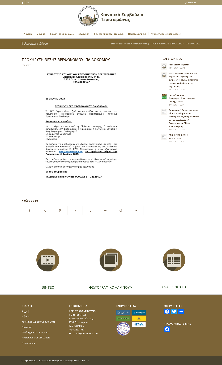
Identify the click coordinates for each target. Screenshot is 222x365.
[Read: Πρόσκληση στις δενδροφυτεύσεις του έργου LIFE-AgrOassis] (164, 97)
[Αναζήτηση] (198, 42)
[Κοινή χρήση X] (44, 210)
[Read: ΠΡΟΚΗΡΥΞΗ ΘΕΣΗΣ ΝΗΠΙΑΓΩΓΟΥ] (164, 137)
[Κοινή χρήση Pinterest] (59, 210)
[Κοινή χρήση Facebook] (29, 210)
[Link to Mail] (28, 2)
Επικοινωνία (28, 343)
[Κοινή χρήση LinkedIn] (74, 210)
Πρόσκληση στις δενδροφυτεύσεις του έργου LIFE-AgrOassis (182, 98)
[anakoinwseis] (174, 260)
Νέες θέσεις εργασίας (179, 64)
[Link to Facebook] (22, 2)
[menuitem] (28, 34)
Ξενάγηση (27, 327)
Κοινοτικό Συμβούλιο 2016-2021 (38, 321)
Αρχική (25, 311)
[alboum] (111, 260)
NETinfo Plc (83, 360)
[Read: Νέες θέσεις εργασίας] (164, 67)
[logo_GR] (111, 17)
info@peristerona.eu (87, 333)
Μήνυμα (26, 316)
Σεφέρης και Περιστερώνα (35, 332)
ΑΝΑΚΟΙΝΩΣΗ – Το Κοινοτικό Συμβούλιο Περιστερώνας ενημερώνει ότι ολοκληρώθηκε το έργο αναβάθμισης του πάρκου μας (183, 80)
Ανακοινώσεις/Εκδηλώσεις (36, 337)
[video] (47, 260)
